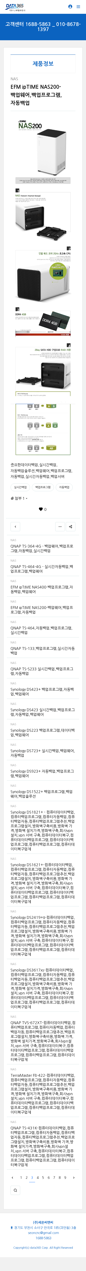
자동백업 (64, 487)
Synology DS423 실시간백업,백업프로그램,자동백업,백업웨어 (43, 712)
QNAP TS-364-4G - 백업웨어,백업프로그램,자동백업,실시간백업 (42, 548)
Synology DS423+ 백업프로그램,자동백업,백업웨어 (42, 692)
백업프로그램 (42, 487)
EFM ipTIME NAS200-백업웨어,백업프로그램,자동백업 (42, 610)
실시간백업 (20, 487)
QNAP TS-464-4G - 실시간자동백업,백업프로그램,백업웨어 (42, 569)
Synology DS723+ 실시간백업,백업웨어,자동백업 (43, 753)
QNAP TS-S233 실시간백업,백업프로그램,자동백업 (42, 671)
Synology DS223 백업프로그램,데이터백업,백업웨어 (43, 732)
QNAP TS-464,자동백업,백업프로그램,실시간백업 (41, 630)
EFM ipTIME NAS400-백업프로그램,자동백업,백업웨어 (42, 589)
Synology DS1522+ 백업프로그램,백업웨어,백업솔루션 (42, 794)
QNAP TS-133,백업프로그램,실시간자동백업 (43, 651)
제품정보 (43, 64)
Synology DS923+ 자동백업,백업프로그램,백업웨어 (42, 773)
